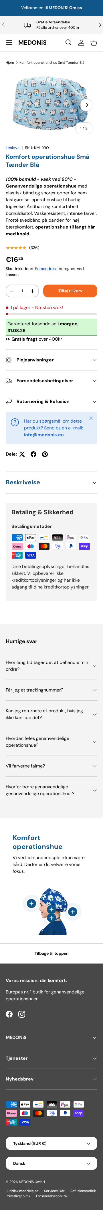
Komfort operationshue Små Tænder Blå (51, 62)
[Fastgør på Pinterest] (45, 454)
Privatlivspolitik (18, 1196)
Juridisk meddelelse (22, 1191)
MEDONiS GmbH (32, 1182)
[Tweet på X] (22, 454)
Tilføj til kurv (70, 290)
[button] (94, 42)
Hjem (10, 62)
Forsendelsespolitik (52, 1196)
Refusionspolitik (83, 1191)
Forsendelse (46, 268)
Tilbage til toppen (52, 953)
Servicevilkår (54, 1191)
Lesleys (12, 147)
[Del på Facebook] (33, 454)
